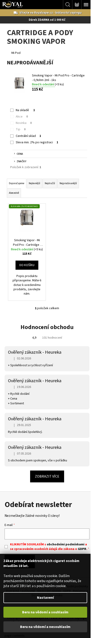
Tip (21, 129)
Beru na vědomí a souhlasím (45, 612)
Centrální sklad (28, 136)
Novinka (24, 123)
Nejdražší (50, 183)
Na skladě (25, 110)
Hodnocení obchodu (47, 327)
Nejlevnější (34, 183)
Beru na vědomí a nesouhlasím (45, 626)
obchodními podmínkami (65, 544)
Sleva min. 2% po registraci (37, 142)
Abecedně (14, 193)
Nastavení (45, 597)
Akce (22, 116)
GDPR (82, 549)
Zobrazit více (47, 476)
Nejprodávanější (68, 183)
